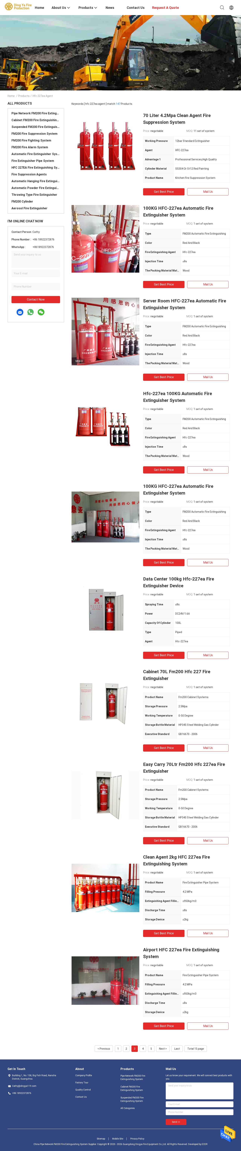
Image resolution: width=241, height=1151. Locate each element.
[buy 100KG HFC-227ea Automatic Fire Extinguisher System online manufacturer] (105, 238)
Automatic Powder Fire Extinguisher (35, 188)
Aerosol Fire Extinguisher (29, 208)
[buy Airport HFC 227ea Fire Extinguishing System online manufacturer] (105, 980)
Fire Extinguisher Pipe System (32, 161)
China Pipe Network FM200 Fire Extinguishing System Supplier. (65, 1144)
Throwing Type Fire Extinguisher (34, 195)
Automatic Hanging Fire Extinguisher (35, 181)
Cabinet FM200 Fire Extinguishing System (35, 120)
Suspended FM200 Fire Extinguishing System (35, 127)
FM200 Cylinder (22, 201)
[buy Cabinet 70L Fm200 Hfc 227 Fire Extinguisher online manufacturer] (105, 702)
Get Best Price (164, 191)
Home (11, 95)
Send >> (176, 1122)
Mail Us (208, 191)
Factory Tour (81, 1082)
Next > (163, 1048)
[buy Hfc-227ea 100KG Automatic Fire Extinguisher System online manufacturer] (105, 424)
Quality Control (83, 1089)
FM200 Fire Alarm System (29, 147)
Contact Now (36, 299)
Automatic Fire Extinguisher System (35, 154)
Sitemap (101, 1138)
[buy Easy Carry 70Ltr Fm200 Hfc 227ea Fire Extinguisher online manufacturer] (105, 794)
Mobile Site (117, 1138)
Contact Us (81, 1097)
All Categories (127, 1108)
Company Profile (83, 1075)
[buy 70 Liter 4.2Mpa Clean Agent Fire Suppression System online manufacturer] (105, 146)
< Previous (104, 1048)
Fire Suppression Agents (29, 174)
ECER (204, 1144)
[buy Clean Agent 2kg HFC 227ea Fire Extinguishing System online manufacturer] (105, 887)
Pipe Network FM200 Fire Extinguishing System (35, 113)
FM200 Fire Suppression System (34, 133)
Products (24, 95)
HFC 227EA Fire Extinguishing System (35, 167)
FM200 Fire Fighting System (31, 140)
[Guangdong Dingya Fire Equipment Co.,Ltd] (19, 6)
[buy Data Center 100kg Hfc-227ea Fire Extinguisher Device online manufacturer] (105, 609)
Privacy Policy (137, 1138)
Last (177, 1048)
